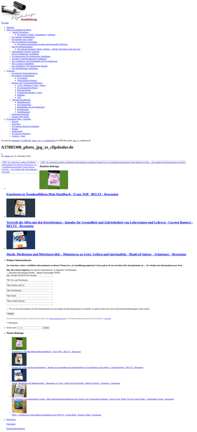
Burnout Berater (24, 90)
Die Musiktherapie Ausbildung (25, 68)
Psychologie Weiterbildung (23, 37)
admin (7, 156)
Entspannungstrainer (20, 114)
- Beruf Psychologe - (20, 32)
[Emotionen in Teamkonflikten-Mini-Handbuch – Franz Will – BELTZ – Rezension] (53, 188)
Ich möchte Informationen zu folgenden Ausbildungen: (41, 270)
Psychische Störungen (21, 133)
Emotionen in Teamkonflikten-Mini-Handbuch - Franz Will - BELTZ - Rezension (62, 194)
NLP (19, 97)
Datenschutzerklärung (15, 428)
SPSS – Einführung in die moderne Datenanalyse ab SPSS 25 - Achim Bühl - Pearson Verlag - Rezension (56, 415)
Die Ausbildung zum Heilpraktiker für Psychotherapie (34, 61)
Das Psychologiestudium (22, 47)
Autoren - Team (18, 136)
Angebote (10, 71)
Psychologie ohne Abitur (22, 39)
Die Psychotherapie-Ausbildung (25, 54)
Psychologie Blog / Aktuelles (18, 119)
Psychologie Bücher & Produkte (25, 126)
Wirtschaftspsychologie (27, 80)
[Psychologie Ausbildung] (19, 20)
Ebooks (15, 129)
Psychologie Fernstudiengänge (25, 73)
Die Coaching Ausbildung (23, 63)
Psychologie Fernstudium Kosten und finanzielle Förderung (42, 44)
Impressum (11, 419)
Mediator (21, 95)
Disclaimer (11, 424)
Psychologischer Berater (27, 88)
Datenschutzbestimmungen (57, 318)
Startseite (10, 27)
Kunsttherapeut (23, 112)
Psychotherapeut (24, 105)
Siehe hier (107, 318)
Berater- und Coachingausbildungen (27, 83)
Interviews (16, 124)
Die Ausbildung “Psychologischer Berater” (30, 66)
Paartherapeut (23, 109)
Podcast (15, 121)
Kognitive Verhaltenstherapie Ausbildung (29, 59)
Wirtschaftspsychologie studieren (26, 51)
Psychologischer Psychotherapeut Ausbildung (31, 56)
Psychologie (22, 78)
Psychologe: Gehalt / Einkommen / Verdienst (36, 35)
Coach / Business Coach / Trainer (31, 85)
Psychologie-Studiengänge (23, 76)
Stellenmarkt (17, 131)
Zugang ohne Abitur (20, 117)
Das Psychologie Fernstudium (24, 42)
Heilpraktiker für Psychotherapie (31, 107)
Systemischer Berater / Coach (29, 92)
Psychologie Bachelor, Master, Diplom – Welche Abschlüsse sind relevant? (48, 49)
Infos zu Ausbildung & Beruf (18, 30)
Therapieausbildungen (21, 100)
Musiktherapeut (23, 102)
